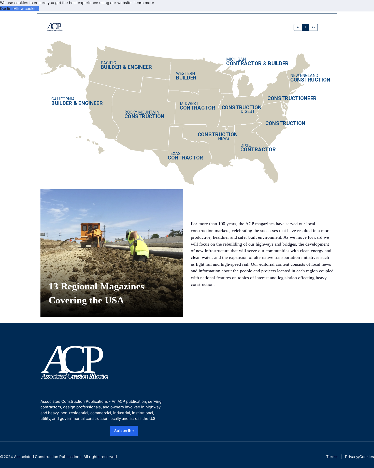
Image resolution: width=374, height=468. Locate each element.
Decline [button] (7, 8)
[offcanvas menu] (323, 27)
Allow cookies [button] (26, 8)
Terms (332, 456)
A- (297, 27)
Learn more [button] (144, 2)
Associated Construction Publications (47, 456)
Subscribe (124, 430)
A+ (313, 27)
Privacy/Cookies (359, 456)
